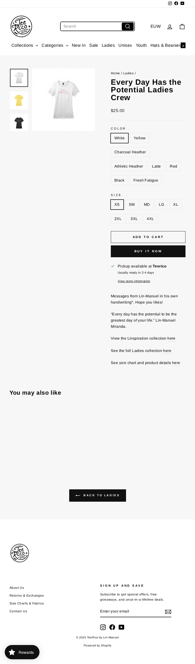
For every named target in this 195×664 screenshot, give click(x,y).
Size (116, 195)
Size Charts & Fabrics (27, 603)
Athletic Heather (128, 166)
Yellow (140, 138)
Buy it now (148, 251)
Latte (156, 166)
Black (119, 180)
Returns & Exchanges (27, 595)
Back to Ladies (101, 495)
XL (175, 204)
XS (117, 204)
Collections (23, 45)
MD (147, 204)
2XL (118, 219)
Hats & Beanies (166, 45)
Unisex (125, 45)
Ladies (108, 45)
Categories (53, 45)
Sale (93, 45)
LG (161, 204)
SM (132, 204)
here (171, 338)
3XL (134, 219)
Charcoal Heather (130, 152)
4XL (150, 219)
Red (173, 166)
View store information (134, 281)
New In (79, 45)
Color (118, 128)
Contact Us (18, 611)
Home (115, 73)
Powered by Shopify (97, 645)
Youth (141, 45)
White (119, 138)
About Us (17, 587)
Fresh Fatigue (145, 180)
